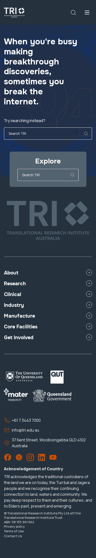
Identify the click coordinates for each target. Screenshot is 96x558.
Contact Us (13, 536)
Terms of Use (14, 531)
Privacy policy (14, 526)
